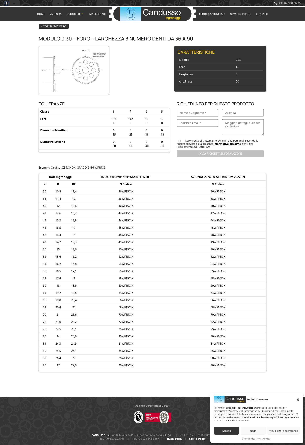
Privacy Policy (263, 438)
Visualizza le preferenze (283, 430)
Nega (253, 430)
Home (41, 14)
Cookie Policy (248, 438)
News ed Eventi (240, 14)
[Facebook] (6, 3)
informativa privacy (226, 143)
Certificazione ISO (212, 14)
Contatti (262, 14)
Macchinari (97, 14)
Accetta (226, 430)
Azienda (56, 14)
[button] (298, 399)
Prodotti (73, 14)
